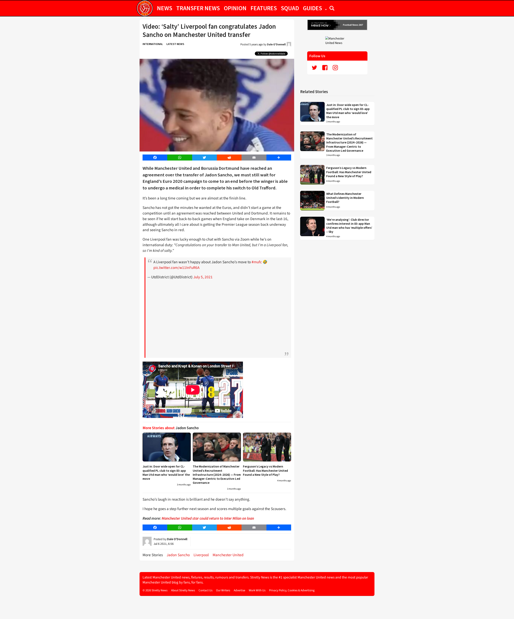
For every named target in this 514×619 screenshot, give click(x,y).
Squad (290, 8)
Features (264, 8)
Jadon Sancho (178, 555)
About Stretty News (183, 590)
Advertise (239, 590)
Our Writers (223, 590)
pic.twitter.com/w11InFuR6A (176, 267)
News (164, 8)
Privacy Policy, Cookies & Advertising (292, 590)
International (153, 44)
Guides (312, 8)
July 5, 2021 (203, 277)
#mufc (257, 262)
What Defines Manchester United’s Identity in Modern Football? (345, 198)
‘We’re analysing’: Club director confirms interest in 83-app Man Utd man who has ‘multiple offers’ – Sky (349, 226)
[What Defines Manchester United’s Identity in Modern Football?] (312, 200)
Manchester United (228, 555)
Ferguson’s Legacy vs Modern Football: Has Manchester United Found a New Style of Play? (265, 471)
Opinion (235, 8)
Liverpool (201, 555)
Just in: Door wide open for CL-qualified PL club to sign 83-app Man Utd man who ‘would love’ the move (166, 473)
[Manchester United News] (337, 40)
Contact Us (205, 590)
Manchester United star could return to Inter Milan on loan (208, 518)
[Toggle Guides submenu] (326, 8)
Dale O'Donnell (276, 44)
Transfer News (198, 8)
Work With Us (257, 590)
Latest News (175, 44)
